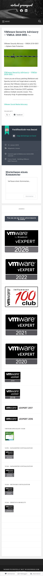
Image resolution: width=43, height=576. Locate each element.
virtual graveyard (21, 5)
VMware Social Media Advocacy (16, 104)
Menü (7, 21)
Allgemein (11, 148)
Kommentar (29, 196)
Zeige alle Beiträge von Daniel (26, 136)
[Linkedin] (26, 10)
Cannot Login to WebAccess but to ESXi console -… (21, 155)
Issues (17, 148)
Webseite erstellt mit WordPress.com (21, 569)
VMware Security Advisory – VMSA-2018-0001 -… (21, 33)
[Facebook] (21, 10)
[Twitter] (17, 10)
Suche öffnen (39, 21)
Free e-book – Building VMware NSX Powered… (18, 160)
